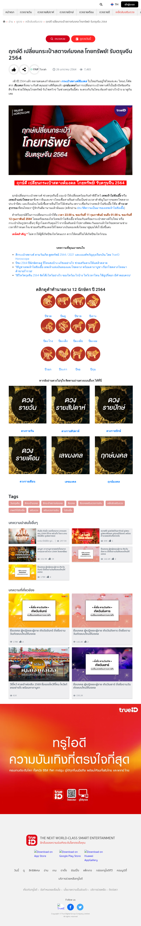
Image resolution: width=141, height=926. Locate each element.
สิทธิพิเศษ (34, 870)
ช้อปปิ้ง (75, 870)
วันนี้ (16, 870)
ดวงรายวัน (26, 12)
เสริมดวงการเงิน (51, 510)
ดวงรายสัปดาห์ (45, 12)
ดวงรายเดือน (86, 12)
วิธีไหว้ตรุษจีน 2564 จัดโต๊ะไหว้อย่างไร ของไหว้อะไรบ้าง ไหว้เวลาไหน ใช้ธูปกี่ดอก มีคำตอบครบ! (73, 275)
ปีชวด (48, 316)
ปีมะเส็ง (63, 341)
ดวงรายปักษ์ (67, 12)
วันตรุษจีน (15, 503)
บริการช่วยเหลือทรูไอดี (70, 879)
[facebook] (70, 907)
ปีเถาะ (93, 316)
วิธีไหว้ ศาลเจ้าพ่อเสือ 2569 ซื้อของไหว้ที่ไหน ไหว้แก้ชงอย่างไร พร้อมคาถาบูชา (38, 686)
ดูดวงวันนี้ (85, 39)
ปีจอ (77, 369)
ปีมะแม (93, 341)
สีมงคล (71, 503)
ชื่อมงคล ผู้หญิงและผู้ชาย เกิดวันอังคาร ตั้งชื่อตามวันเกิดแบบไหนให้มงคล (101, 632)
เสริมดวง (34, 510)
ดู (24, 870)
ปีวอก (48, 369)
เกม (54, 870)
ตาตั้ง (64, 870)
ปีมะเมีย (78, 341)
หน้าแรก (10, 12)
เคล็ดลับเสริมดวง (125, 12)
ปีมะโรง (48, 341)
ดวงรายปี (104, 12)
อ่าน (11, 22)
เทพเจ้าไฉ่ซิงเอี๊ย (17, 510)
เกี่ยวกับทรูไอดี (30, 890)
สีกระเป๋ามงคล (31, 503)
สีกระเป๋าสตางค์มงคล (53, 503)
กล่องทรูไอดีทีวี (104, 870)
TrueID (10, 4)
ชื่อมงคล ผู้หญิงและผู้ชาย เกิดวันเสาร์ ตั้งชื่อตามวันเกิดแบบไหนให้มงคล (102, 686)
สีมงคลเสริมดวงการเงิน (91, 503)
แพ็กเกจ (87, 870)
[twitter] (80, 907)
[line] (60, 907)
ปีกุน (93, 369)
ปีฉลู (63, 316)
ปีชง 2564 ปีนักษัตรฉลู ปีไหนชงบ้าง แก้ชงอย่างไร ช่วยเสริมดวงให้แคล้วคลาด (61, 263)
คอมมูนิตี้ (122, 870)
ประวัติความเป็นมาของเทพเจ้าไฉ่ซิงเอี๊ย (100, 208)
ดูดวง (19, 22)
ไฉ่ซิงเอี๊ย (68, 510)
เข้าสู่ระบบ (130, 4)
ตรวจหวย (60, 39)
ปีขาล (78, 316)
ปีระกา (63, 369)
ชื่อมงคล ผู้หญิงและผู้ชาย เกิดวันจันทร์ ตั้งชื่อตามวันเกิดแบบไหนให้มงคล (38, 632)
